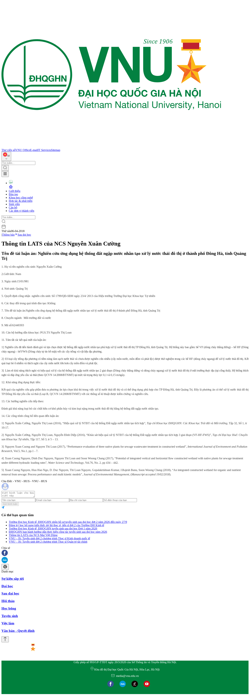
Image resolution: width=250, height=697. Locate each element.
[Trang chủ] (111, 146)
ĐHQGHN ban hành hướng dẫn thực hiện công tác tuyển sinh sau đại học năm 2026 (58, 531)
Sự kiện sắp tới (12, 579)
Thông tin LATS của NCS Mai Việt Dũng (33, 535)
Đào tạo (13, 194)
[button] (125, 553)
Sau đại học (24, 234)
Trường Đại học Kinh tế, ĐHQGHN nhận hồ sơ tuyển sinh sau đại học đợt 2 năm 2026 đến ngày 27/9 (68, 521)
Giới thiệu (14, 191)
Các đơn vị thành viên (21, 210)
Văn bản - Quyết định (18, 631)
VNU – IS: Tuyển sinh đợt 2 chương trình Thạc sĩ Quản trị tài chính (48, 541)
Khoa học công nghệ (21, 197)
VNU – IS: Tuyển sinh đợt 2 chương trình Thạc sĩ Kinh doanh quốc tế (49, 538)
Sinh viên (14, 204)
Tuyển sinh (9, 616)
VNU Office (22, 150)
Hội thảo (8, 601)
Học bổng (8, 608)
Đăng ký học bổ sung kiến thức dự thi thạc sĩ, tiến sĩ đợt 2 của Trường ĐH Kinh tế (56, 525)
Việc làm (7, 623)
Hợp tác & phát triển (20, 200)
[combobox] (6, 156)
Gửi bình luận (10, 504)
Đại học (7, 586)
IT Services (44, 150)
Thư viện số (8, 150)
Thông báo (8, 234)
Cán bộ (13, 207)
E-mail (34, 150)
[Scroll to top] (5, 639)
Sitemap (55, 150)
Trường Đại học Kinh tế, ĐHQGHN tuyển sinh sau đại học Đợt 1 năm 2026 (53, 528)
